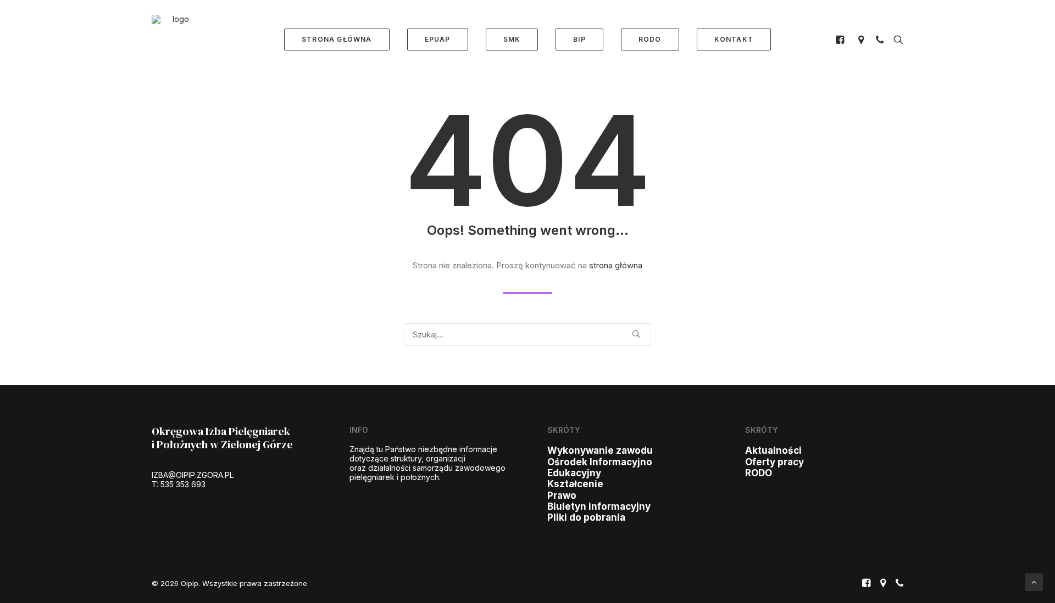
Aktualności (773, 450)
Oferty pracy (774, 462)
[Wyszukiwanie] (896, 39)
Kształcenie (575, 483)
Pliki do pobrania (586, 517)
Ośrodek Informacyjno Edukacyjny (599, 467)
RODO (758, 472)
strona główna (615, 265)
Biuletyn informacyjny (599, 506)
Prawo (561, 495)
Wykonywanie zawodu (600, 450)
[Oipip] (176, 39)
